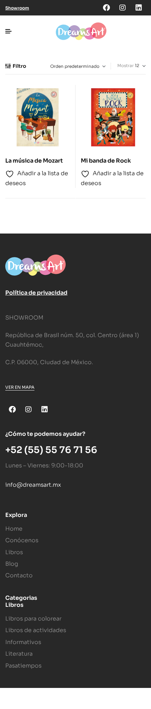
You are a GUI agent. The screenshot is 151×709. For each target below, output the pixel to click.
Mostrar (125, 65)
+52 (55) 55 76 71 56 (51, 450)
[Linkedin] (139, 8)
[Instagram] (123, 8)
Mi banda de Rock (106, 160)
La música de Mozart (34, 160)
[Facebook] (106, 8)
